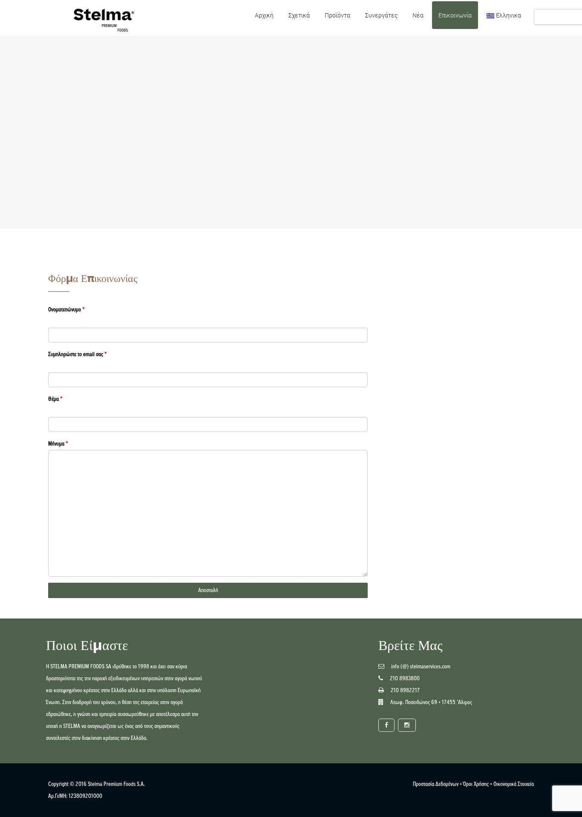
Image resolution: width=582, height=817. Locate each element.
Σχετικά (299, 15)
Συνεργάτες (381, 15)
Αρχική (264, 15)
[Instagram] (407, 725)
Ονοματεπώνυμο (66, 309)
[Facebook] (386, 725)
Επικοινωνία (455, 15)
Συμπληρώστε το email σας (77, 354)
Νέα (418, 15)
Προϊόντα (337, 15)
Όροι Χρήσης (476, 784)
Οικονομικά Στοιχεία (513, 784)
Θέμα (55, 399)
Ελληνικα (508, 15)
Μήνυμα (58, 443)
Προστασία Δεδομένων (435, 784)
